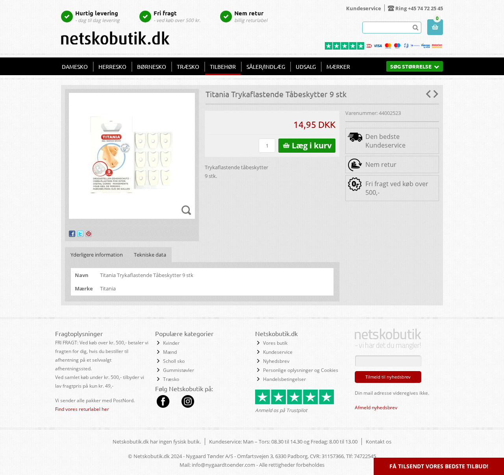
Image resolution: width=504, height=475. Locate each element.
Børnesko (151, 66)
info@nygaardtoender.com (223, 464)
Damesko (75, 66)
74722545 (365, 456)
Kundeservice (363, 8)
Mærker (338, 66)
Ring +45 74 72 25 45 (419, 8)
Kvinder (171, 343)
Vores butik (275, 343)
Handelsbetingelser (284, 379)
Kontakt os (378, 441)
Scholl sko (174, 361)
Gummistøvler (178, 370)
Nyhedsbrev (276, 361)
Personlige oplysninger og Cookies (300, 370)
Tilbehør (223, 66)
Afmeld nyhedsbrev (376, 407)
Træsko (188, 66)
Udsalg (306, 66)
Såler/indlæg (265, 66)
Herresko (112, 66)
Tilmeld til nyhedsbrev (388, 377)
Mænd (170, 352)
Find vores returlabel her (82, 409)
